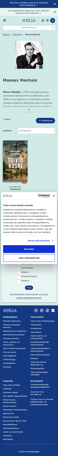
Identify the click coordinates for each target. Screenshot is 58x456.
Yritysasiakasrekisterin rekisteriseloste (40, 349)
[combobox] (29, 27)
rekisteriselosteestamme (28, 298)
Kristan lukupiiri (10, 406)
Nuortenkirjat (27, 268)
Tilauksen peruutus (11, 338)
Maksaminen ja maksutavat (14, 331)
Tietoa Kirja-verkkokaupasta (42, 321)
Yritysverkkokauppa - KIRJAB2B (39, 373)
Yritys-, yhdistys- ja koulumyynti (11, 343)
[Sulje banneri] (54, 196)
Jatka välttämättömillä (29, 258)
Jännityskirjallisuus (11, 428)
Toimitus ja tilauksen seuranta (11, 326)
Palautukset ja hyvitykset (13, 335)
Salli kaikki (29, 249)
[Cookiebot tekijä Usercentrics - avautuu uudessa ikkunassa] (38, 196)
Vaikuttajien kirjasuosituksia (15, 410)
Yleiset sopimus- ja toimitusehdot (38, 337)
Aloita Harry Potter (11, 417)
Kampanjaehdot (37, 368)
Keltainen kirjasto (29, 276)
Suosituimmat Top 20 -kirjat (14, 421)
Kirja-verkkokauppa (30, 451)
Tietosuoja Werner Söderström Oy (38, 363)
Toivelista (7, 367)
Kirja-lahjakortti (9, 356)
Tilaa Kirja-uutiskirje (11, 385)
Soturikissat (8, 439)
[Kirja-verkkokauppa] (10, 310)
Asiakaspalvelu (9, 363)
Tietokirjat (7, 436)
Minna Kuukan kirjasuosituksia (9, 401)
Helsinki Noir (8, 413)
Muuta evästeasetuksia (39, 240)
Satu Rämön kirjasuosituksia (15, 396)
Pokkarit (25, 280)
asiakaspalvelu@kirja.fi (40, 387)
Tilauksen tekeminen (12, 321)
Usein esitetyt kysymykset (14, 348)
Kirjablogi (7, 389)
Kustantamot (36, 328)
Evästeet (34, 358)
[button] (4, 20)
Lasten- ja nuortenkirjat (13, 432)
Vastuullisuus (35, 332)
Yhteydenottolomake (39, 384)
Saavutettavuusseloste (40, 355)
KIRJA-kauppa (9, 359)
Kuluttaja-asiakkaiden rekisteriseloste (39, 343)
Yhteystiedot (36, 325)
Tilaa (29, 287)
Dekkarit (25, 272)
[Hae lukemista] (53, 27)
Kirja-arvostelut (9, 352)
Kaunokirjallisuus (10, 424)
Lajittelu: (7, 130)
